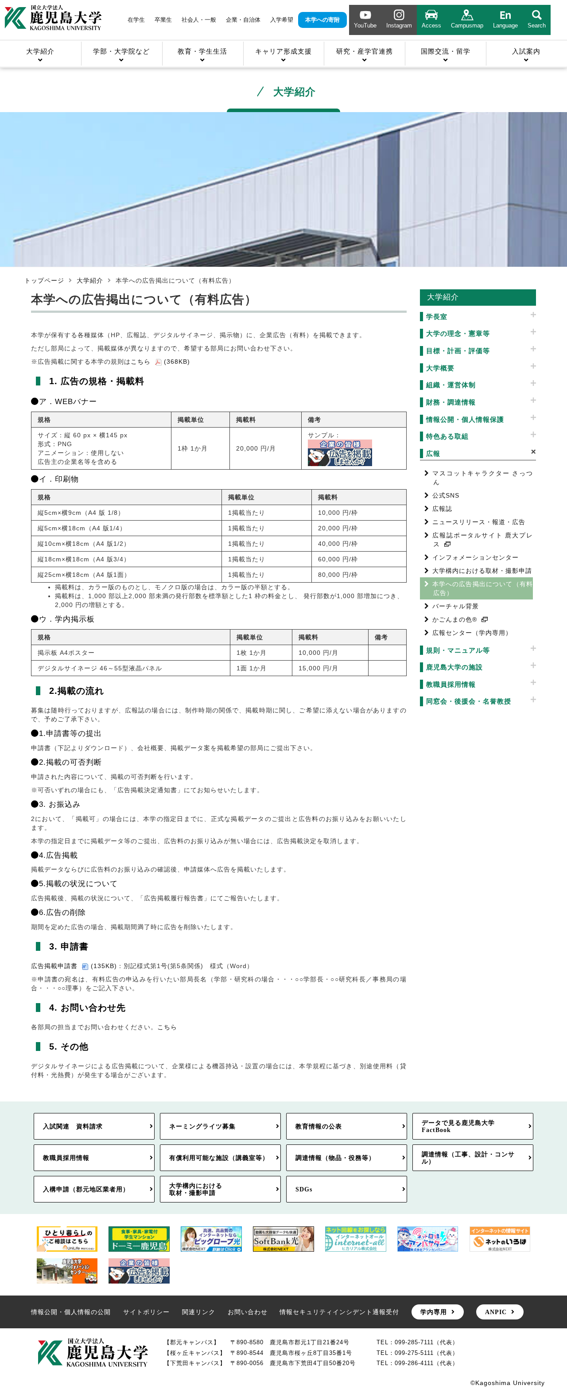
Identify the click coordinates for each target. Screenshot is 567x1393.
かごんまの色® (454, 619)
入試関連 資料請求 (73, 1126)
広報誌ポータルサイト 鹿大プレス (482, 540)
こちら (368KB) (160, 361)
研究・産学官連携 (364, 51)
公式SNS (445, 495)
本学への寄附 (322, 19)
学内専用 (433, 1312)
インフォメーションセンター (475, 557)
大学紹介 (40, 51)
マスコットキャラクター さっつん (482, 478)
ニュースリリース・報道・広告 (478, 521)
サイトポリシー (146, 1311)
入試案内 (526, 51)
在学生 (136, 19)
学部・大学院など (121, 51)
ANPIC (496, 1312)
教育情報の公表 (318, 1126)
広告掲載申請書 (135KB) (74, 965)
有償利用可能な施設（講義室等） (219, 1158)
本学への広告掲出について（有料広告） (482, 588)
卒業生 (163, 19)
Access (431, 25)
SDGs (303, 1189)
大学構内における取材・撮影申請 (482, 570)
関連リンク (198, 1311)
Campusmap (467, 25)
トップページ (44, 280)
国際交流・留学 (445, 51)
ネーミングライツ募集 (202, 1126)
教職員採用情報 (66, 1158)
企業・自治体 (243, 19)
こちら (167, 1027)
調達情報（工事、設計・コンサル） (468, 1157)
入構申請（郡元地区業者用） (86, 1189)
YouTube (365, 25)
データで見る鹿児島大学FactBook (458, 1126)
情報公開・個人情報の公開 (71, 1311)
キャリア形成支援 (283, 51)
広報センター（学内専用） (472, 632)
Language (505, 25)
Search (537, 25)
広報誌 (442, 508)
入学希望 (281, 19)
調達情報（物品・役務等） (335, 1158)
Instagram (399, 25)
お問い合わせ (248, 1311)
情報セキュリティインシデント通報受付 (339, 1311)
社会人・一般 (199, 19)
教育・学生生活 (202, 51)
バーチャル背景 (455, 606)
